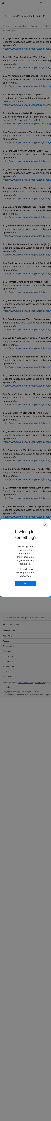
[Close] (45, 525)
